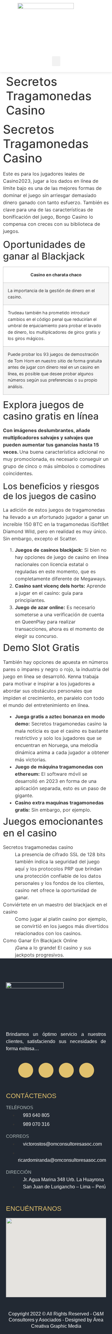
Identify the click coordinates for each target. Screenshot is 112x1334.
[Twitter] (66, 1070)
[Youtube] (86, 1070)
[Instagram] (46, 1070)
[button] (56, 61)
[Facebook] (25, 1070)
